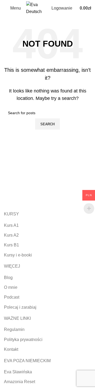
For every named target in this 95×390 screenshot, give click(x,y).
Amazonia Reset (19, 381)
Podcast (11, 297)
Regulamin (14, 329)
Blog (8, 277)
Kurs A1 (11, 225)
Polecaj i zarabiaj (20, 307)
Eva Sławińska (18, 372)
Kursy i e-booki (18, 255)
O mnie (10, 287)
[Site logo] (35, 8)
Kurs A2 (11, 235)
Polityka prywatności (23, 339)
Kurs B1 (11, 245)
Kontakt (11, 349)
